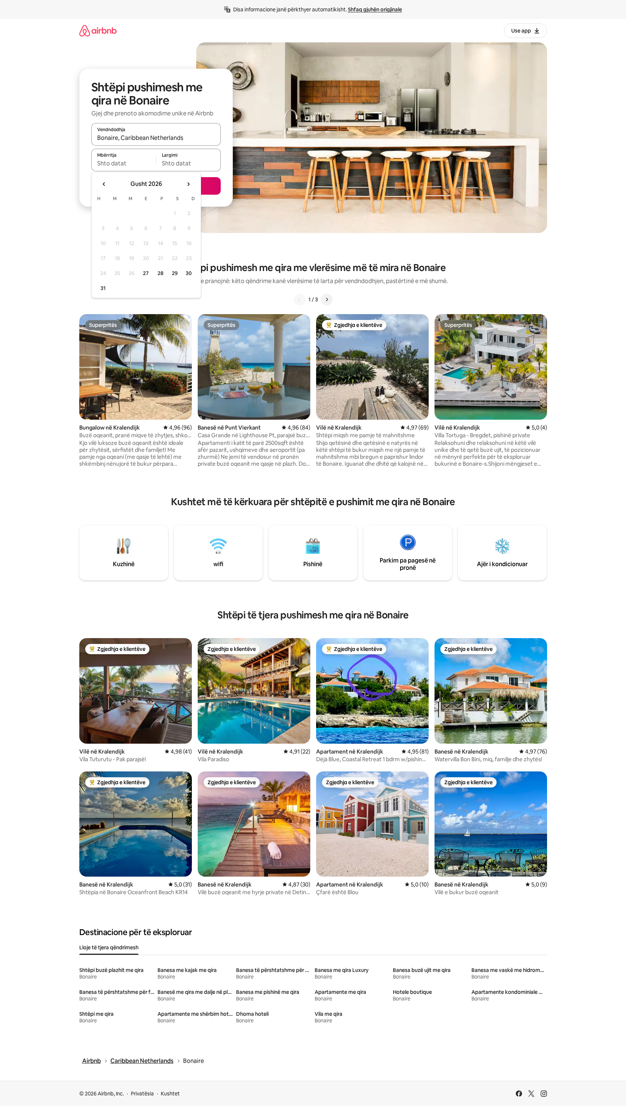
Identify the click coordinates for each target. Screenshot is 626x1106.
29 (175, 273)
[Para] (327, 299)
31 (103, 288)
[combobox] (156, 137)
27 (146, 273)
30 (189, 273)
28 (160, 273)
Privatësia (142, 1093)
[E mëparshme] (300, 299)
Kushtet (170, 1093)
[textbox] (123, 163)
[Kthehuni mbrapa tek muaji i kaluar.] (104, 184)
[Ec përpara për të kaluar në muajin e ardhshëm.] (188, 184)
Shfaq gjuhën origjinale (375, 9)
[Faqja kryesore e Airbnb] (98, 30)
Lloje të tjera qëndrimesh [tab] (109, 947)
